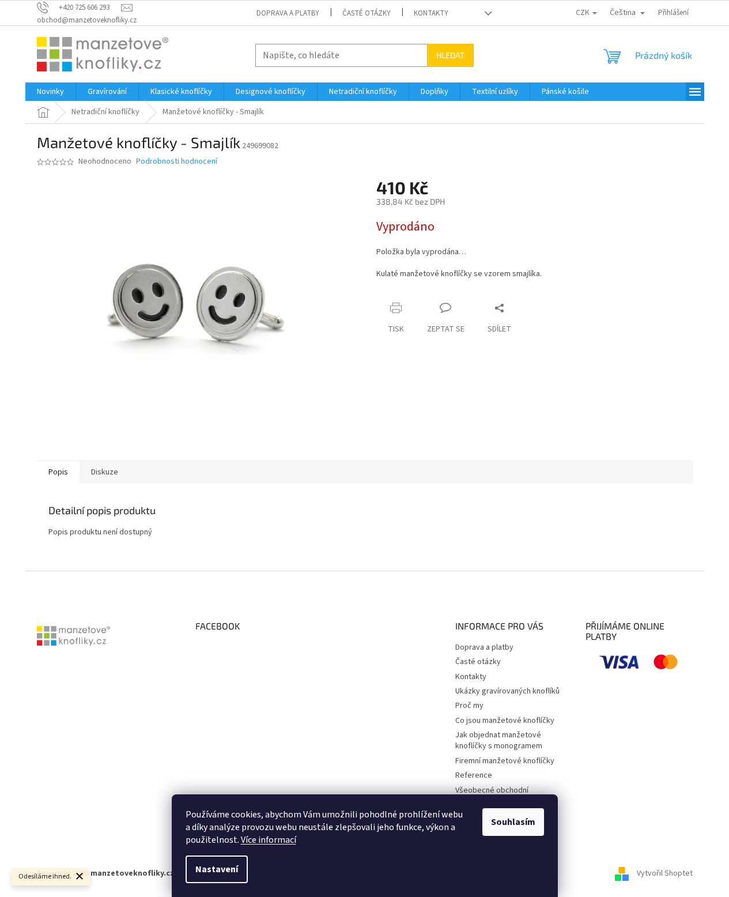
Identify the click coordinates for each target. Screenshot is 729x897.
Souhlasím (513, 822)
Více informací (268, 840)
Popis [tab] (58, 472)
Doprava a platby (287, 13)
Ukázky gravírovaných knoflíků (507, 691)
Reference (473, 775)
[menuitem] (50, 91)
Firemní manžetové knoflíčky (504, 761)
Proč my (469, 705)
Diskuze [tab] (104, 472)
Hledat (450, 55)
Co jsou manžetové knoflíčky (504, 720)
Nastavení (216, 869)
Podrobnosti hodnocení (176, 161)
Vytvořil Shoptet (665, 873)
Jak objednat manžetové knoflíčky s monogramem (498, 740)
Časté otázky (366, 13)
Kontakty (431, 13)
